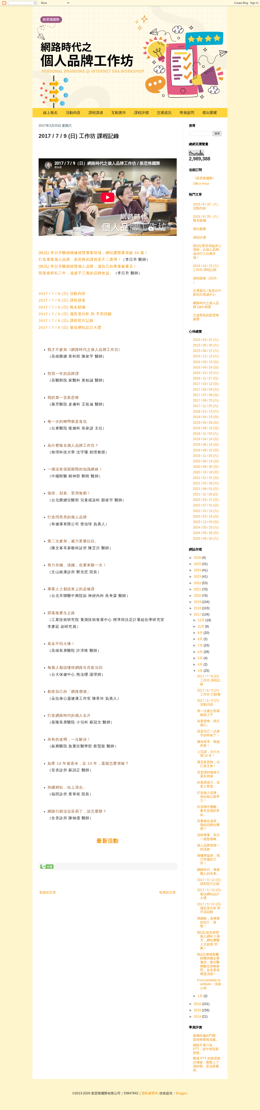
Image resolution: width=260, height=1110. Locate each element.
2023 (198, 576)
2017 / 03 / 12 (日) (206, 384)
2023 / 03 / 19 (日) (206, 516)
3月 (201, 670)
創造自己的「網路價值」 (69, 692)
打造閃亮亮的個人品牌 (67, 517)
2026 (198, 557)
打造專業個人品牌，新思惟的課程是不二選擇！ (80, 259)
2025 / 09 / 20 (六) (206, 538)
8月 (201, 639)
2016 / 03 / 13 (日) (206, 362)
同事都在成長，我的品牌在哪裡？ (208, 824)
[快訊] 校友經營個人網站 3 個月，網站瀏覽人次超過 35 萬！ (208, 940)
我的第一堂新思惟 (63, 398)
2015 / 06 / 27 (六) (206, 350)
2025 (198, 564)
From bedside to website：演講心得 (209, 984)
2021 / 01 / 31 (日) (206, 478)
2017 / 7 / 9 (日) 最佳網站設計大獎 (70, 327)
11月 (201, 626)
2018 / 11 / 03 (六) (205, 433)
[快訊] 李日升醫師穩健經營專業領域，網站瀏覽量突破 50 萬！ (93, 253)
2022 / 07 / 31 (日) (206, 505)
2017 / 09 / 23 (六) (206, 400)
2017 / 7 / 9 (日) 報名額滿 (62, 307)
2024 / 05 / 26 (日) (206, 533)
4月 (201, 664)
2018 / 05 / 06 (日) (206, 422)
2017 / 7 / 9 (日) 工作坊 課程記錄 (208, 680)
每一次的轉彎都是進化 (67, 421)
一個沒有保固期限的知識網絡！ (75, 469)
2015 (198, 1010)
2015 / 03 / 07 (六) (206, 340)
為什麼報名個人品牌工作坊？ (73, 445)
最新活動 (107, 841)
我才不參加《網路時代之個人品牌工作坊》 (85, 350)
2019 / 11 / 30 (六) (205, 455)
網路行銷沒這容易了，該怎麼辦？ (77, 811)
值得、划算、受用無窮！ (69, 493)
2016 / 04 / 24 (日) (206, 367)
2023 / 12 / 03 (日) (206, 522)
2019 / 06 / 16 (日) (206, 444)
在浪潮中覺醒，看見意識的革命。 (208, 810)
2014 (198, 1016)
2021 (198, 589)
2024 (198, 570)
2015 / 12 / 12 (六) (206, 356)
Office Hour (201, 183)
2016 (198, 1004)
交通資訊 (164, 113)
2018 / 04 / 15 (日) (206, 417)
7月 (201, 645)
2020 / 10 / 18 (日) (206, 472)
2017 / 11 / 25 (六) (205, 406)
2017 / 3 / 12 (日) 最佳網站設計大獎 (209, 893)
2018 (198, 608)
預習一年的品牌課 (63, 374)
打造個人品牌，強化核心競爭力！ (208, 796)
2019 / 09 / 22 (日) (206, 450)
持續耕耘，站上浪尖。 (67, 787)
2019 (198, 602)
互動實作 (118, 113)
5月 (201, 658)
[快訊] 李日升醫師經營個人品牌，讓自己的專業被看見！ (88, 266)
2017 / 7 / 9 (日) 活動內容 (62, 294)
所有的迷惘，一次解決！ (69, 739)
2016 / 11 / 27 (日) (205, 378)
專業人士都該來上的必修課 (71, 589)
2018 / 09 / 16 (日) (206, 428)
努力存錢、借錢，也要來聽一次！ (77, 565)
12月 (201, 620)
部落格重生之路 (61, 613)
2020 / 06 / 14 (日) (206, 461)
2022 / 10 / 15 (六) (206, 511)
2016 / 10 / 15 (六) (206, 373)
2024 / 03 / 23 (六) (206, 527)
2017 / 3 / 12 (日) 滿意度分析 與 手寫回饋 (209, 908)
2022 (198, 583)
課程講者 (96, 113)
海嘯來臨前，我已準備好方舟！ (208, 859)
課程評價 (141, 113)
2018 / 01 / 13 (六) (206, 411)
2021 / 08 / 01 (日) (206, 489)
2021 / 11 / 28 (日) (205, 494)
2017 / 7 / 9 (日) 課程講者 (62, 300)
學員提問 (187, 113)
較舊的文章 (167, 892)
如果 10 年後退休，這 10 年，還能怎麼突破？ (88, 763)
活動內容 (73, 113)
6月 (201, 652)
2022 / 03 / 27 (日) (206, 499)
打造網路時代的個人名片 (69, 715)
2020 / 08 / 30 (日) (206, 466)
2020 (198, 595)
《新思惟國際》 (204, 178)
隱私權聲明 (150, 1093)
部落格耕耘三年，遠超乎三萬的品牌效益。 (76, 273)
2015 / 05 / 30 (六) (206, 345)
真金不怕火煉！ (61, 644)
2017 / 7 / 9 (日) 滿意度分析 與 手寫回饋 (75, 314)
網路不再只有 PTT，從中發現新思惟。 (206, 1049)
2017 (198, 614)
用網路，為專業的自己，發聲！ (208, 922)
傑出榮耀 (209, 113)
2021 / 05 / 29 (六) (206, 483)
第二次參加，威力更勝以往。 (73, 541)
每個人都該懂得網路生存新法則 (75, 668)
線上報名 (50, 113)
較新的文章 (48, 892)
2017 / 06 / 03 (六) (206, 389)
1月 (201, 996)
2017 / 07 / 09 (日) (206, 395)
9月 (201, 632)
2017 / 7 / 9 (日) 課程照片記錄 (66, 321)
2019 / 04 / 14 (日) (206, 439)
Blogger (181, 1093)
